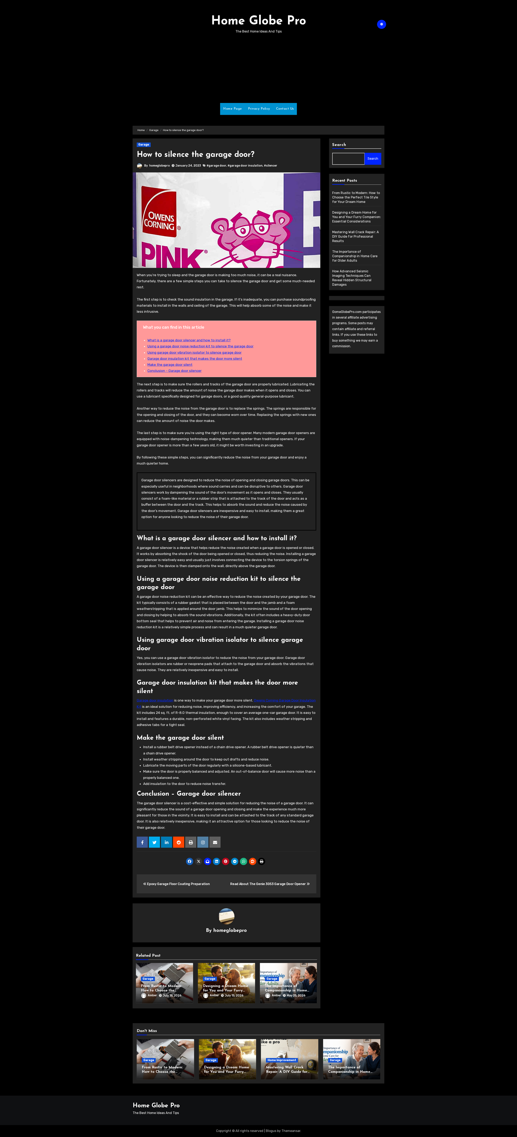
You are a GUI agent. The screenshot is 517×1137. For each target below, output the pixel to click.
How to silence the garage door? (195, 155)
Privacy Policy (259, 108)
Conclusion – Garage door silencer (174, 371)
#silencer (270, 165)
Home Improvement (282, 1060)
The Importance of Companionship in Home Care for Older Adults (286, 990)
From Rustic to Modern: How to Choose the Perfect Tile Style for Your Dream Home (356, 197)
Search (339, 145)
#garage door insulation (245, 165)
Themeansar (291, 1131)
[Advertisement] (258, 68)
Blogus (271, 1131)
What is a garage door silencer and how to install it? (189, 340)
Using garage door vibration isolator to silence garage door (194, 352)
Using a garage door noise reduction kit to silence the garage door (200, 346)
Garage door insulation (155, 700)
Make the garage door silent (169, 365)
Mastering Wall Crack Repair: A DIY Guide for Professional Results (355, 236)
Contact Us (285, 108)
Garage (143, 144)
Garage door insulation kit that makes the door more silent (194, 359)
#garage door (216, 165)
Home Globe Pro (258, 21)
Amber (152, 995)
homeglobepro (159, 165)
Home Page (232, 108)
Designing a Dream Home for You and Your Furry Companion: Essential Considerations (356, 217)
